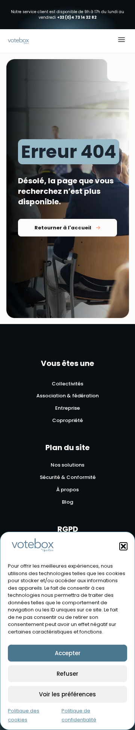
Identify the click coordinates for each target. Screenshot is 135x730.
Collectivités (67, 384)
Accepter (68, 653)
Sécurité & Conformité (68, 477)
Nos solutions (67, 465)
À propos (67, 490)
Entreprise (67, 408)
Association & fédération (67, 396)
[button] (123, 546)
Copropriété (67, 421)
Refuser (67, 674)
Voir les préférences (67, 694)
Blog (67, 502)
